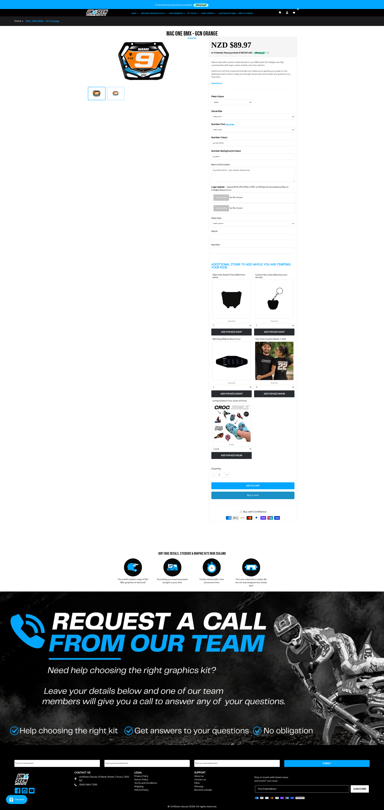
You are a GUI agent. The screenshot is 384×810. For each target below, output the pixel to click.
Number (215, 245)
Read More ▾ (216, 83)
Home (17, 21)
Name (214, 231)
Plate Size (216, 218)
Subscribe (261, 772)
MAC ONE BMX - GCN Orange (42, 21)
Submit (327, 763)
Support (200, 772)
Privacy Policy (141, 776)
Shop (134, 13)
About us (199, 776)
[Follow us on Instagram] (24, 791)
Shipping (138, 787)
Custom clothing (227, 13)
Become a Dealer (203, 790)
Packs (231, 444)
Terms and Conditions (145, 783)
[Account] (287, 12)
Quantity (231, 321)
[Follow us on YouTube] (31, 791)
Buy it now (253, 495)
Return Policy (141, 780)
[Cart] (294, 12)
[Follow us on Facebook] (17, 791)
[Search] (280, 12)
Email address (201, 757)
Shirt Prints (207, 13)
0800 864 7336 (88, 785)
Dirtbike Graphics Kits (152, 13)
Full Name (19, 757)
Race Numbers (176, 13)
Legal (138, 772)
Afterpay (198, 787)
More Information (220, 165)
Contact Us (82, 772)
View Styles (230, 124)
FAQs (197, 783)
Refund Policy (141, 790)
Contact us (200, 780)
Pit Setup (192, 13)
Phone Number (112, 757)
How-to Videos (245, 13)
